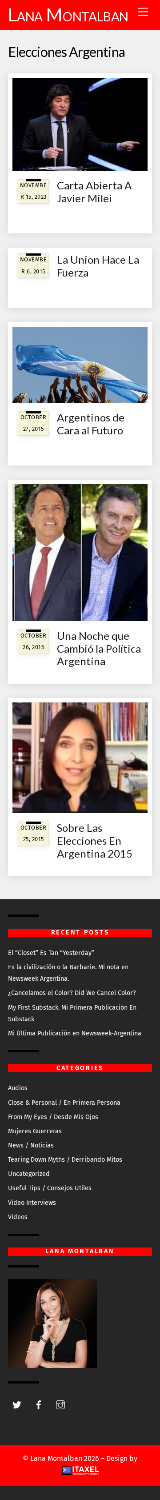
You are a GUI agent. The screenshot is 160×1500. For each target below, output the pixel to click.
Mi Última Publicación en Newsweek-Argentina (74, 1033)
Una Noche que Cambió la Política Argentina (99, 648)
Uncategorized (29, 1174)
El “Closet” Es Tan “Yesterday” (51, 953)
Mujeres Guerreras (35, 1131)
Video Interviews (32, 1203)
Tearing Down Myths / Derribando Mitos (65, 1159)
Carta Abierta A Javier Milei (94, 192)
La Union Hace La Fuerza (98, 266)
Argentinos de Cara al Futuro (90, 424)
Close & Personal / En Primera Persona (64, 1103)
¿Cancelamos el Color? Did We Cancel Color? (72, 993)
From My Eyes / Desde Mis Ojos (53, 1117)
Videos (18, 1217)
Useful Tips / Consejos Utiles (50, 1188)
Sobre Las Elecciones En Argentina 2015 (94, 840)
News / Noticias (31, 1145)
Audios (18, 1088)
